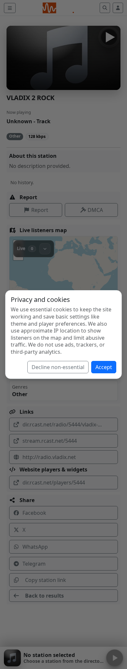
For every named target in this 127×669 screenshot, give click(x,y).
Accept (103, 367)
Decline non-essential (58, 367)
